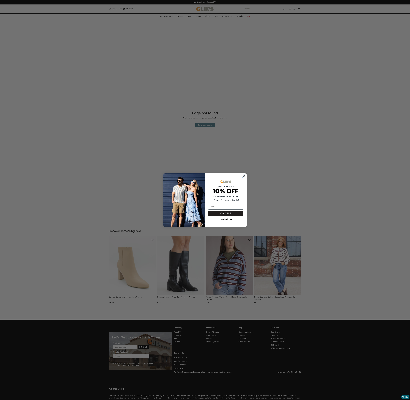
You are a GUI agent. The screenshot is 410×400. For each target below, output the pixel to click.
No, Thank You (226, 219)
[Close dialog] (244, 176)
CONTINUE (225, 213)
